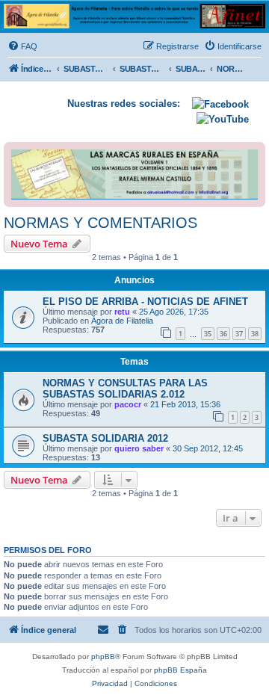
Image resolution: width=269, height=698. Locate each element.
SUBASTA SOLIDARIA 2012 (105, 438)
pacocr (127, 404)
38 (255, 334)
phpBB (103, 656)
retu (122, 311)
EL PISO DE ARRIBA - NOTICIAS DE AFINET (145, 301)
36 (223, 334)
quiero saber (139, 448)
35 (207, 334)
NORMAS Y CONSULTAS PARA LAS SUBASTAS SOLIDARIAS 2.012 (125, 388)
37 (239, 334)
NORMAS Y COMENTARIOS (100, 222)
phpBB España (180, 670)
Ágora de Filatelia (122, 320)
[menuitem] (22, 46)
